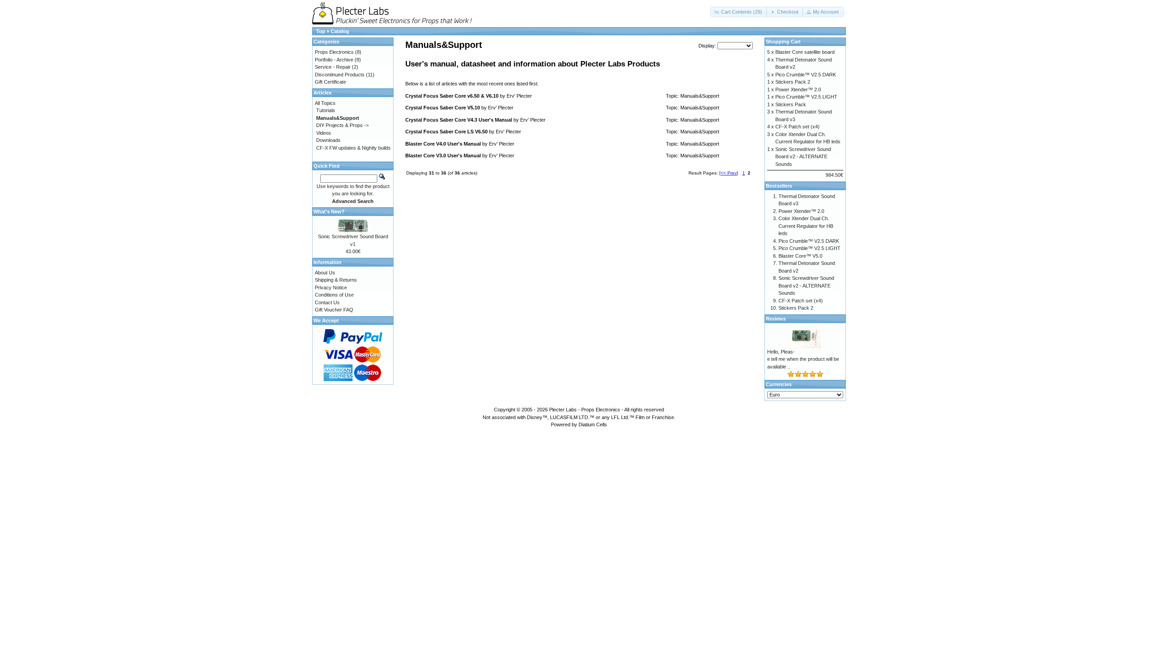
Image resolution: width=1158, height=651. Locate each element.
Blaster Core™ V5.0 (800, 256)
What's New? (329, 211)
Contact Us (327, 302)
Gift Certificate (330, 82)
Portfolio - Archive (334, 59)
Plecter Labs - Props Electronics (584, 409)
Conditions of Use (334, 294)
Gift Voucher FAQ (334, 309)
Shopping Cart (783, 41)
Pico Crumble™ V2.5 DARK (805, 74)
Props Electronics (334, 52)
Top (320, 31)
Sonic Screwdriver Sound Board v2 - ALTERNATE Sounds (803, 156)
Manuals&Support (699, 96)
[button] (739, 12)
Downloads (328, 140)
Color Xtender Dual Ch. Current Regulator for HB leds (805, 226)
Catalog (340, 31)
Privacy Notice (331, 287)
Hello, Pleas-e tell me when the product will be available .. (803, 359)
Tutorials (325, 110)
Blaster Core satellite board (805, 52)
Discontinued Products (340, 74)
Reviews (776, 318)
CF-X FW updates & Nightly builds (353, 148)
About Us (325, 272)
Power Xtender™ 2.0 (798, 89)
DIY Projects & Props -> (342, 125)
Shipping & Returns (336, 280)
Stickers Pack (790, 104)
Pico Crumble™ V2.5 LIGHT (806, 96)
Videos (323, 133)
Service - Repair (333, 67)
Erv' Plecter (519, 96)
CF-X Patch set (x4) (797, 126)
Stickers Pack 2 (792, 82)
